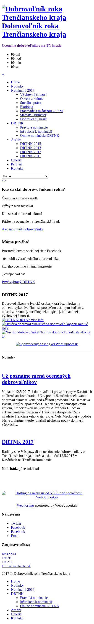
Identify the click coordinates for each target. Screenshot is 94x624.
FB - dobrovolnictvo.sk (16, 566)
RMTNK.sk (9, 553)
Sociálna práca (30, 103)
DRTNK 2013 (30, 148)
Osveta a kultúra (32, 99)
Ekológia (26, 107)
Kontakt (17, 168)
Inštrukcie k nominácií (36, 131)
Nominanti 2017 (22, 90)
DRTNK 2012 (30, 152)
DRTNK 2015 (30, 144)
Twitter (16, 523)
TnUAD (6, 562)
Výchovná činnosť (33, 94)
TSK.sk (6, 558)
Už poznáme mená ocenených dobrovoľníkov (36, 379)
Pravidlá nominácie (34, 127)
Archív (16, 140)
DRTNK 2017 (18, 442)
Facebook (18, 527)
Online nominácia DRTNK (39, 135)
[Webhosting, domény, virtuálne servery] (47, 344)
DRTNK (17, 123)
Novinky (17, 86)
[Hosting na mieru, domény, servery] (47, 499)
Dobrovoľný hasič (33, 119)
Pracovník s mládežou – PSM (41, 111)
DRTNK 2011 (30, 156)
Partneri (16, 164)
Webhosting (25, 505)
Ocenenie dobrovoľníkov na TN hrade (31, 45)
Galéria (16, 160)
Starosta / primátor (33, 115)
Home (15, 82)
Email (15, 536)
